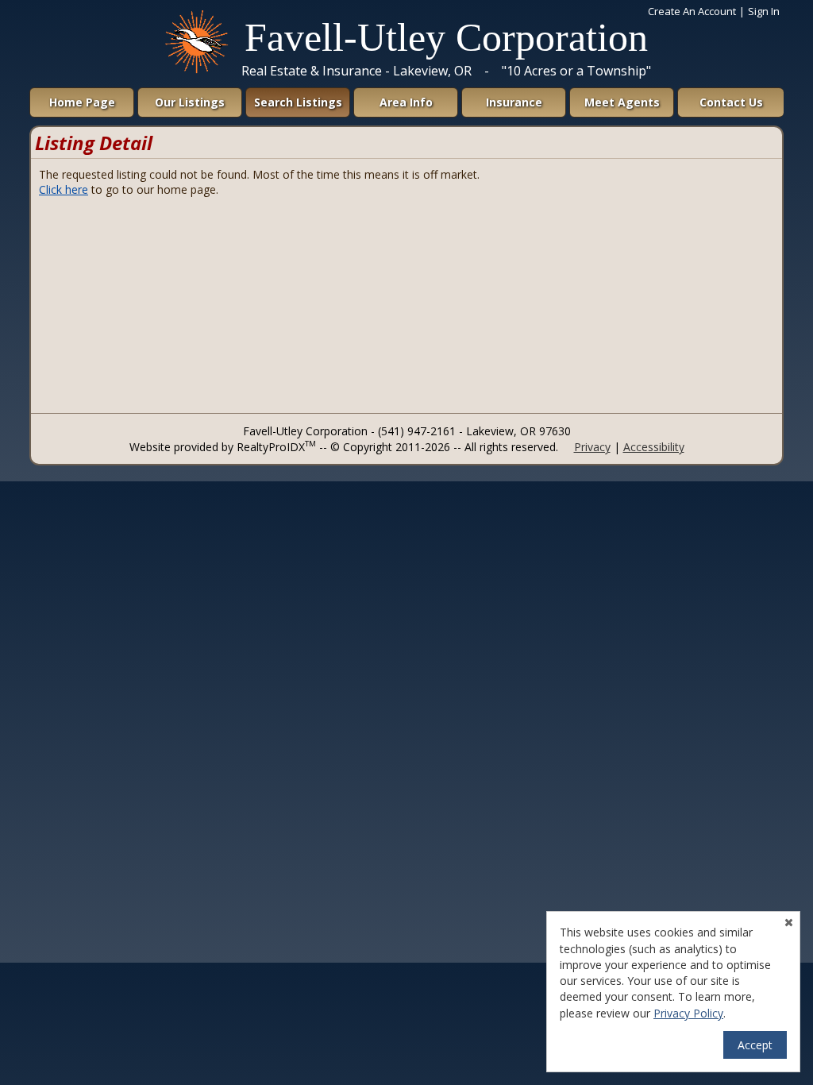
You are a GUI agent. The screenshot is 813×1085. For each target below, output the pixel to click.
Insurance (514, 102)
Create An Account (692, 11)
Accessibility (653, 446)
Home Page (82, 102)
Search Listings (298, 102)
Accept (755, 1044)
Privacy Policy (688, 1013)
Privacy (592, 446)
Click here (63, 189)
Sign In (764, 11)
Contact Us (731, 102)
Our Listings (190, 102)
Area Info (406, 102)
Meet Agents (622, 102)
